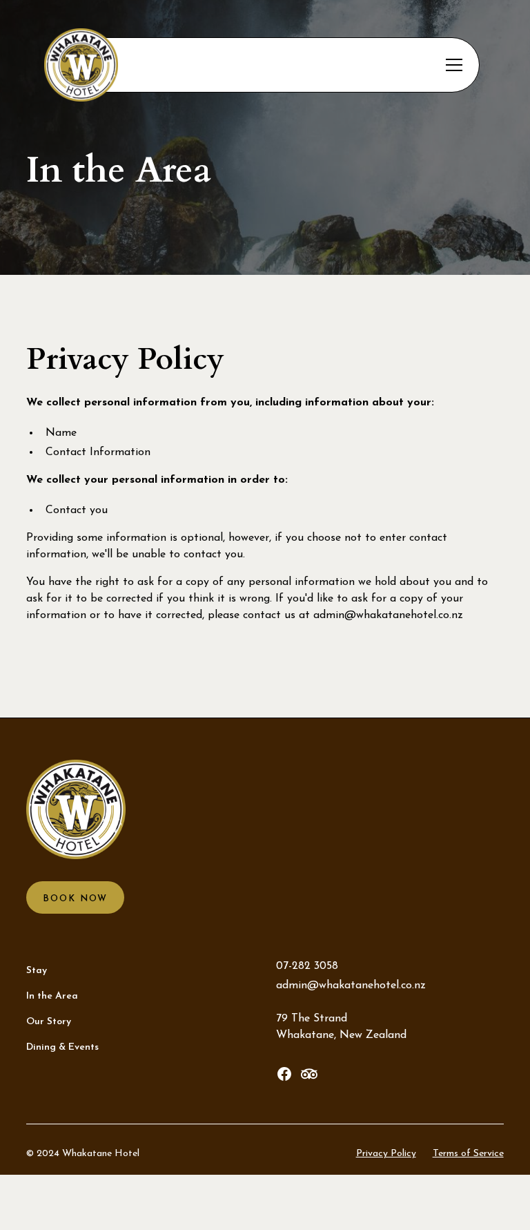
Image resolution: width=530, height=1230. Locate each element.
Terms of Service (468, 1154)
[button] (451, 64)
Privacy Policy (386, 1154)
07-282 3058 (307, 966)
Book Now (75, 898)
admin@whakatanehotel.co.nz (388, 615)
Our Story (48, 1022)
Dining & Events (62, 1047)
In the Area (52, 996)
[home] (157, 65)
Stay (36, 970)
